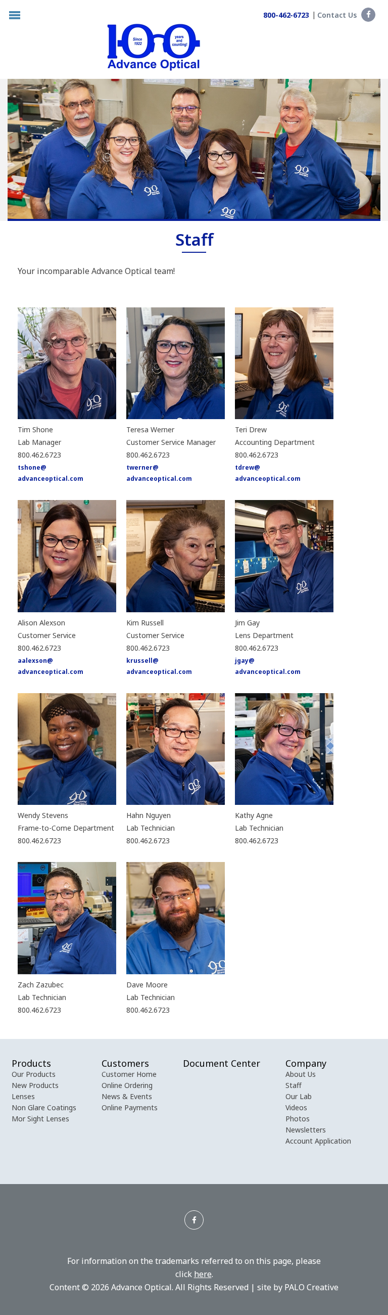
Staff (293, 1085)
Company (305, 1063)
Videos (296, 1107)
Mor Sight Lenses (40, 1118)
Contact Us (337, 15)
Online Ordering (127, 1085)
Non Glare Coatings (44, 1107)
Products (31, 1063)
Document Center (221, 1063)
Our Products (34, 1074)
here (203, 1274)
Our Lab (298, 1096)
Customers (125, 1063)
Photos (297, 1118)
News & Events (127, 1096)
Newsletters (305, 1130)
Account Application (318, 1141)
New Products (35, 1085)
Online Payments (130, 1107)
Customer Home (129, 1074)
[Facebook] (368, 15)
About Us (300, 1074)
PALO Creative (311, 1287)
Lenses (23, 1096)
